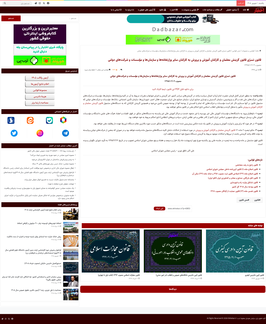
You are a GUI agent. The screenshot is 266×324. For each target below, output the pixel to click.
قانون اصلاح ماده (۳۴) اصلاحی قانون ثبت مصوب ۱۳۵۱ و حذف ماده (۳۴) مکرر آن (225, 173)
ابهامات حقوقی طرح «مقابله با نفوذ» (61, 183)
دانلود (161, 9)
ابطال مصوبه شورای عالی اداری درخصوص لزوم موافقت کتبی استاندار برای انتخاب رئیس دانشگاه (38, 168)
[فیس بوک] (48, 3)
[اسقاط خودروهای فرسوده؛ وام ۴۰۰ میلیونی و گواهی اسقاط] (70, 227)
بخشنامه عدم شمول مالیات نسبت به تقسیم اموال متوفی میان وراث (49, 179)
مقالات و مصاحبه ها (212, 9)
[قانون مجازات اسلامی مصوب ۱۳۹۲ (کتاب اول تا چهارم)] (111, 251)
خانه (245, 9)
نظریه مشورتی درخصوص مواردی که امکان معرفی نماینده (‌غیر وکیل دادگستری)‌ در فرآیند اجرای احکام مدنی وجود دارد (39, 197)
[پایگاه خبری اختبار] (259, 10)
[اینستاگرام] (40, 3)
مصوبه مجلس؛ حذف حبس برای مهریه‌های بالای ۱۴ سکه (53, 163)
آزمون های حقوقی (147, 9)
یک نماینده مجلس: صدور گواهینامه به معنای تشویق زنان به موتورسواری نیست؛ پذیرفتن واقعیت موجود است (39, 190)
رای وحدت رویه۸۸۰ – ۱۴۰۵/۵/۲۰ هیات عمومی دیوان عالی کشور (50, 150)
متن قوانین (236, 50)
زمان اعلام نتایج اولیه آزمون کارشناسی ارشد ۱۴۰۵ (42, 209)
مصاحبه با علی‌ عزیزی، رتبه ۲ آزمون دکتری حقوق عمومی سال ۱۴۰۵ (36, 290)
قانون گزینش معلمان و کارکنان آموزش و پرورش (215, 130)
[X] (44, 3)
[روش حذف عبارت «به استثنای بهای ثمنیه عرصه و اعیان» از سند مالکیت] (70, 241)
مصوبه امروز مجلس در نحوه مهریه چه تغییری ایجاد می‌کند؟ (52, 155)
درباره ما (128, 9)
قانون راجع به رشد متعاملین (246, 165)
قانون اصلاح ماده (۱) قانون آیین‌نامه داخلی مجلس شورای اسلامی (232, 169)
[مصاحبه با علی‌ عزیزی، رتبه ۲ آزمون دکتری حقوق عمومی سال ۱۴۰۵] (70, 294)
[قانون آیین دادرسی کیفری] (235, 251)
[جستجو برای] (5, 3)
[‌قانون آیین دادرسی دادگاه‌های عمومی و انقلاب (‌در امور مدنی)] (173, 251)
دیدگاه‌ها (173, 289)
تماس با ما (115, 9)
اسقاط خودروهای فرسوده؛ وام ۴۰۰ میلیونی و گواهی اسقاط (39, 223)
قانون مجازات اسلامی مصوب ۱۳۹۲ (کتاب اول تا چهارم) (119, 275)
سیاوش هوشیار (250, 318)
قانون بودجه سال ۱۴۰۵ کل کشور (245, 186)
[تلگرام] (36, 3)
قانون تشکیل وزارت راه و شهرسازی (244, 182)
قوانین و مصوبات (190, 9)
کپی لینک (159, 208)
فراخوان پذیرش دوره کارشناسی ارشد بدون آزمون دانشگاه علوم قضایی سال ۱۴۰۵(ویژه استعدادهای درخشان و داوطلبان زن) (39, 174)
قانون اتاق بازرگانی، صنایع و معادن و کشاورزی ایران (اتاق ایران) (233, 178)
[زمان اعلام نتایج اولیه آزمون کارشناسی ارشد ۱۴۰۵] (70, 214)
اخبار (173, 9)
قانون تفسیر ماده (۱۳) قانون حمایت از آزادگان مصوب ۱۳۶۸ (234, 191)
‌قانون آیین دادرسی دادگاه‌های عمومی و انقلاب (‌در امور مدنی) (179, 275)
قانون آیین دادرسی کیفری (254, 275)
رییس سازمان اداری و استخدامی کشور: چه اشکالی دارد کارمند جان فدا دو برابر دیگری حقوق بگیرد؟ (31, 278)
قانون (256, 200)
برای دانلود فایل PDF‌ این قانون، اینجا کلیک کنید (173, 89)
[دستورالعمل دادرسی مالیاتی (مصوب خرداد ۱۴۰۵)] (70, 268)
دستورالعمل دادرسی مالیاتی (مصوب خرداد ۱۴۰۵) (43, 263)
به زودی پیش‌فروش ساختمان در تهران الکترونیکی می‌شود (53, 159)
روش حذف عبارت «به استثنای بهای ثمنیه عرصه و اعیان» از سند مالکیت (34, 236)
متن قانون (243, 200)
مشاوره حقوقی (232, 9)
